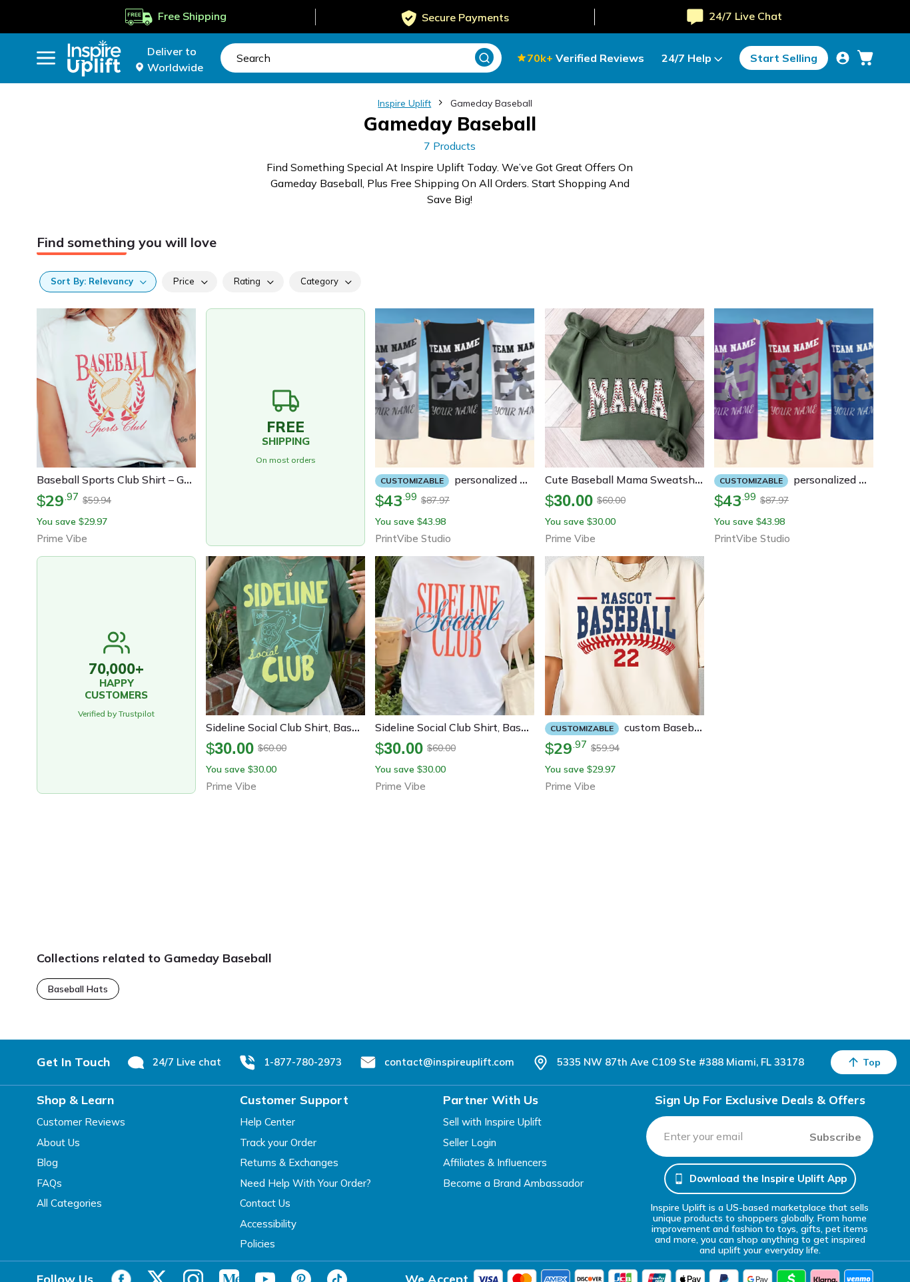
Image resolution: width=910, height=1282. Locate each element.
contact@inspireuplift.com (449, 1062)
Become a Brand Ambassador (513, 1183)
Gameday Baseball (491, 103)
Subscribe (835, 1136)
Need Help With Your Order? (305, 1183)
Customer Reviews (81, 1122)
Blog (47, 1162)
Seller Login (469, 1142)
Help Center (267, 1122)
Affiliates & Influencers (495, 1162)
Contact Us (265, 1203)
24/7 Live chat (187, 1062)
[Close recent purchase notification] (295, 1224)
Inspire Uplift (404, 103)
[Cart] (865, 58)
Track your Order (278, 1142)
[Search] (484, 57)
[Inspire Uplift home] (94, 58)
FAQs (49, 1183)
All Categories (69, 1203)
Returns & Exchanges (289, 1162)
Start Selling (783, 58)
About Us (58, 1142)
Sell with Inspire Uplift (492, 1122)
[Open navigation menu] (46, 58)
